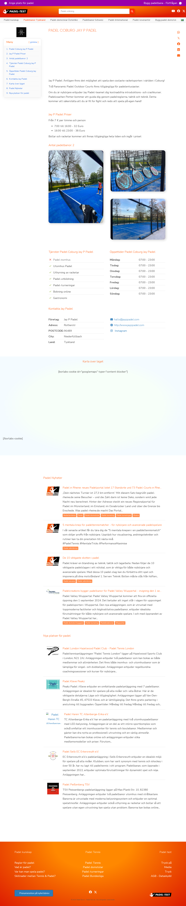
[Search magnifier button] (132, 11)
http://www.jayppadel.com (129, 325)
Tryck (168, 871)
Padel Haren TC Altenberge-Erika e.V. (86, 714)
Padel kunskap (11, 20)
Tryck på (166, 863)
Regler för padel (24, 863)
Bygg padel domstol (165, 20)
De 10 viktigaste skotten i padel (81, 558)
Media (167, 867)
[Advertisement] (107, 57)
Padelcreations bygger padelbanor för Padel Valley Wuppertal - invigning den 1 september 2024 (120, 591)
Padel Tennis (93, 863)
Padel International (118, 20)
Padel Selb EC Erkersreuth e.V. (81, 751)
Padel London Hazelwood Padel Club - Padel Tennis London (98, 648)
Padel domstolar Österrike (64, 20)
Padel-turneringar (93, 871)
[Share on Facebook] (178, 44)
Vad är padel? (23, 867)
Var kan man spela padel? (30, 871)
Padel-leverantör (141, 20)
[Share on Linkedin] (178, 50)
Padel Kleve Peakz (74, 681)
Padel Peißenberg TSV (76, 784)
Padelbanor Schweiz (93, 20)
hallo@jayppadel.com (126, 319)
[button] (19, 3)
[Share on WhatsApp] (178, 32)
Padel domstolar (93, 867)
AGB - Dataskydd (161, 876)
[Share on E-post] (178, 55)
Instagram (120, 330)
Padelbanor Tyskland (34, 20)
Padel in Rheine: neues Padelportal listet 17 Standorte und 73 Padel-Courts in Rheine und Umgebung (122, 487)
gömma (33, 42)
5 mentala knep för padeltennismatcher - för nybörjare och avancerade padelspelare (112, 525)
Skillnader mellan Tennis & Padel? (35, 876)
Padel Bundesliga (92, 876)
